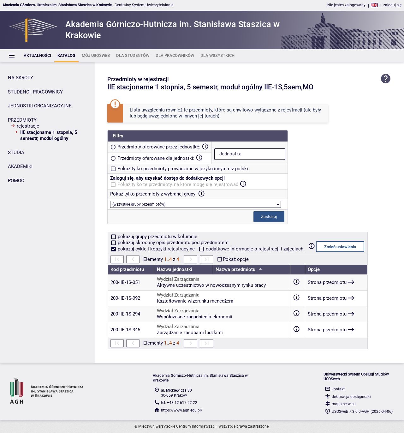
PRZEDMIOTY (22, 120)
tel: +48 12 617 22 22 (179, 402)
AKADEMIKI (20, 166)
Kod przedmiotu (127, 269)
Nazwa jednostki (174, 269)
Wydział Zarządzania (178, 279)
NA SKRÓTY (20, 78)
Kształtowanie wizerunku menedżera (195, 301)
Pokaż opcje (236, 259)
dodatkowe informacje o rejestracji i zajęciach (254, 249)
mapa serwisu (344, 404)
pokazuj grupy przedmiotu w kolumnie (156, 236)
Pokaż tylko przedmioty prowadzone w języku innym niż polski (182, 168)
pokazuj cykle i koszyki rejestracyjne (156, 249)
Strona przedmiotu (327, 282)
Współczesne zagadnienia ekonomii (194, 317)
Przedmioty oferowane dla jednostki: (156, 158)
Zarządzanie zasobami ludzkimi (190, 332)
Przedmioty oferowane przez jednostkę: (159, 147)
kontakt (338, 389)
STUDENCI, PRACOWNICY (35, 92)
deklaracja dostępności (351, 396)
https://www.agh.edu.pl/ (181, 410)
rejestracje (28, 126)
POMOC (16, 180)
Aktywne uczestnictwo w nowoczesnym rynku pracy (211, 285)
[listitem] (37, 55)
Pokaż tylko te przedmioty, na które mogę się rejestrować (177, 184)
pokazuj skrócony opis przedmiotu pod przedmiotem (172, 242)
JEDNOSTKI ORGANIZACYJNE (40, 106)
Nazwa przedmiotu (236, 269)
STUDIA (16, 152)
